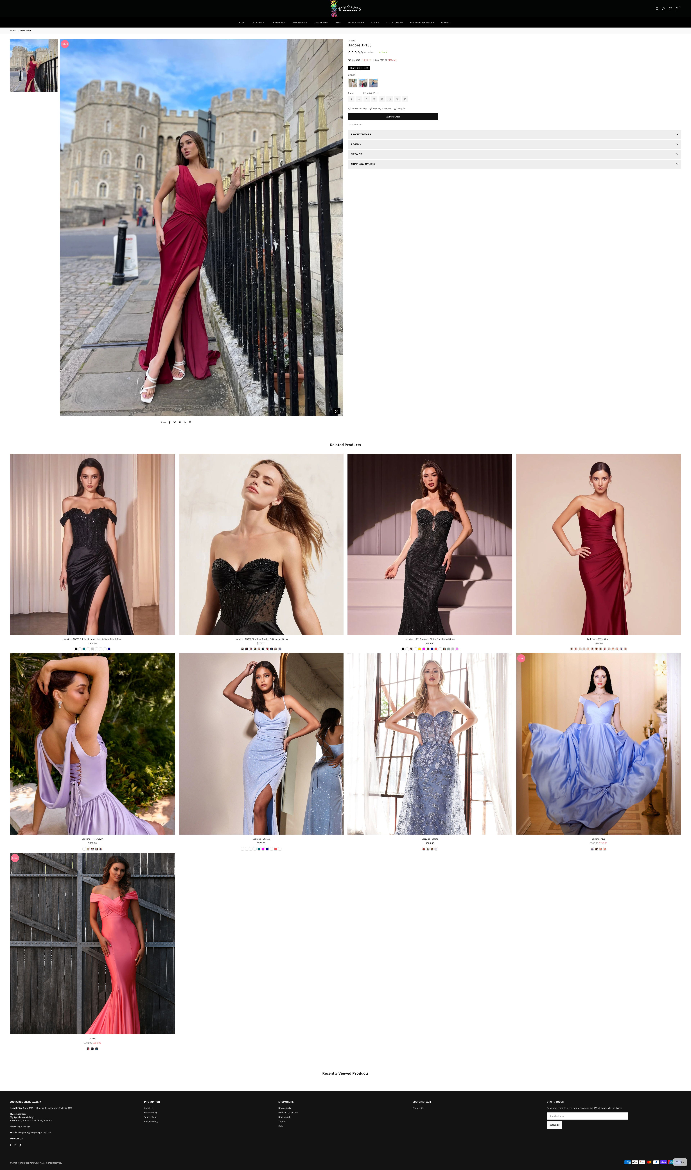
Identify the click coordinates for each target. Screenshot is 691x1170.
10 (374, 99)
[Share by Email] (190, 422)
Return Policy (150, 1112)
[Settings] (664, 8)
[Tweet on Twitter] (174, 422)
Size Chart (372, 92)
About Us (148, 1108)
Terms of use (150, 1117)
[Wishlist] (670, 8)
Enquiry (401, 108)
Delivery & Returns (381, 108)
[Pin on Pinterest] (180, 422)
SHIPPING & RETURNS (363, 164)
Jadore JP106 (598, 838)
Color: (352, 75)
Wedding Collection (288, 1112)
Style (374, 22)
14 (390, 99)
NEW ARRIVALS (299, 22)
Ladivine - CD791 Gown (598, 639)
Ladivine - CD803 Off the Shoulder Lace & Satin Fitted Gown (92, 639)
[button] (355, 52)
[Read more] (336, 411)
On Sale (64, 44)
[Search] (657, 8)
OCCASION (257, 22)
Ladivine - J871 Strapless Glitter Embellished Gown (430, 639)
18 (405, 99)
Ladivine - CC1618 (261, 838)
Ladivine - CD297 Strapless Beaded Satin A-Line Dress (261, 639)
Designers (277, 22)
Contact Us (418, 1108)
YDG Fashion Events (421, 22)
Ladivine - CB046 (430, 838)
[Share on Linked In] (185, 422)
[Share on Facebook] (169, 422)
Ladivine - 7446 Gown (92, 838)
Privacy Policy (151, 1121)
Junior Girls (321, 22)
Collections (394, 22)
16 (397, 99)
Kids (280, 1126)
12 (382, 99)
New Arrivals (284, 1108)
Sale (338, 22)
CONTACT (446, 22)
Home (241, 22)
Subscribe (554, 1125)
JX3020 (92, 1038)
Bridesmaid (284, 1117)
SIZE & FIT (356, 154)
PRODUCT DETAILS (361, 134)
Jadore (351, 40)
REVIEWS (356, 144)
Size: (363, 92)
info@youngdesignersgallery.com (34, 1132)
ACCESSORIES (355, 22)
